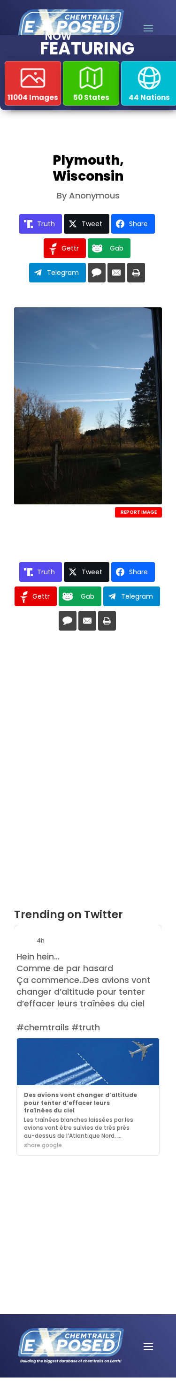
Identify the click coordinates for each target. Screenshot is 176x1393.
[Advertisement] (70, 1206)
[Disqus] (88, 772)
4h (41, 940)
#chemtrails (42, 1027)
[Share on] (97, 272)
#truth (85, 1027)
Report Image (139, 512)
